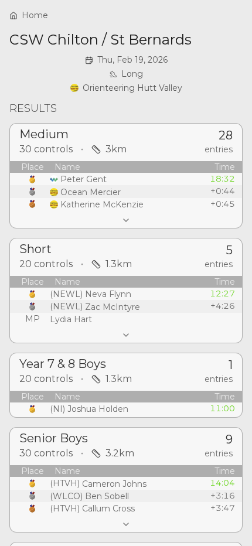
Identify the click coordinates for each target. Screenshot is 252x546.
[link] (126, 88)
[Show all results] (126, 220)
